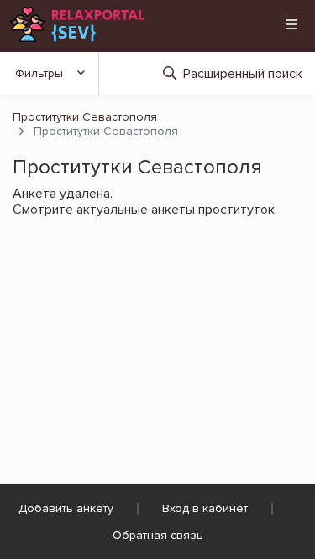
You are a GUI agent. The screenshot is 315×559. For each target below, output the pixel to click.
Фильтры (39, 73)
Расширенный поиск (242, 73)
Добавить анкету (65, 508)
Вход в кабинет (205, 508)
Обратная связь (158, 535)
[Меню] (291, 24)
